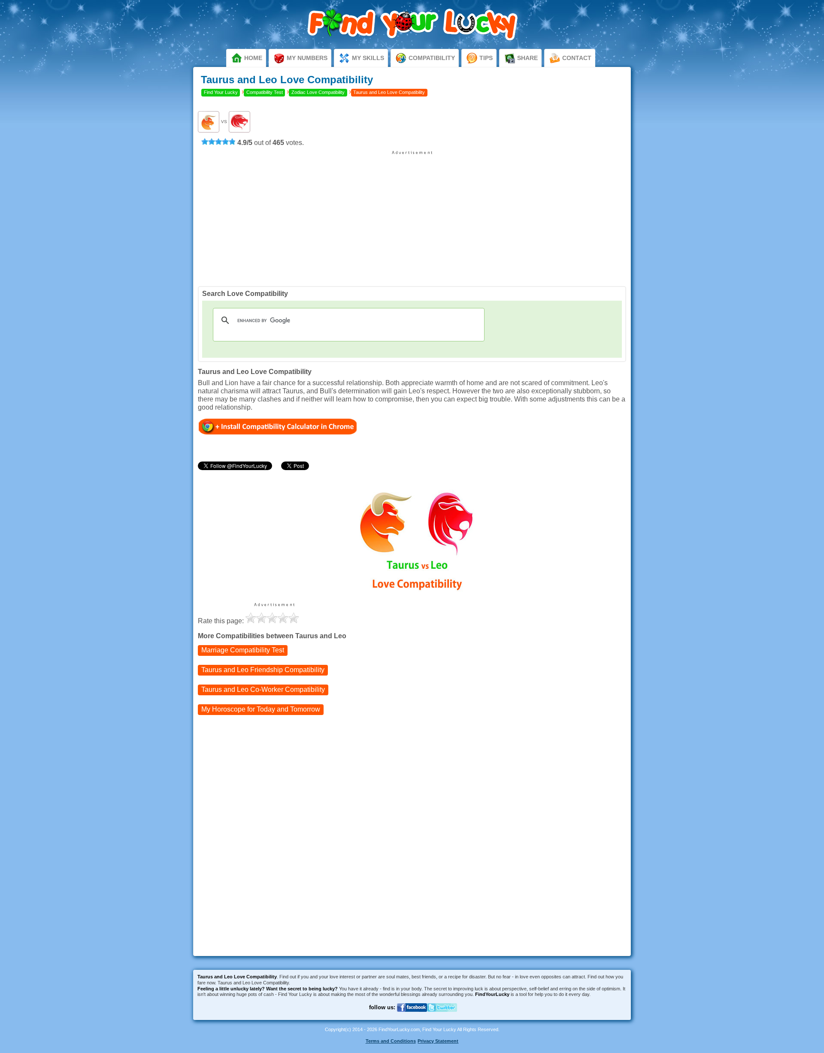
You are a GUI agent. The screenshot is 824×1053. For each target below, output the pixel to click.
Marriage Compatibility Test (242, 650)
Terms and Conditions (391, 1041)
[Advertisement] (412, 215)
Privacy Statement (438, 1041)
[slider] (218, 141)
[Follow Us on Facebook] (412, 1017)
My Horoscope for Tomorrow (260, 709)
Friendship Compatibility (262, 669)
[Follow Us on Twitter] (442, 1017)
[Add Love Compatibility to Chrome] (278, 426)
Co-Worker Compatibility (263, 689)
